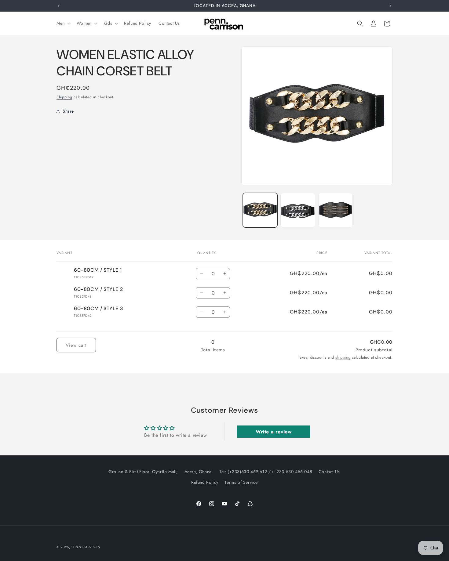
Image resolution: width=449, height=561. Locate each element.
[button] (63, 23)
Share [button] (68, 111)
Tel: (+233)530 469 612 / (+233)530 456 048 (265, 472)
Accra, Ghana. (198, 472)
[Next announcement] (390, 6)
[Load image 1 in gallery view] (260, 210)
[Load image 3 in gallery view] (335, 210)
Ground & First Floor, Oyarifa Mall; (143, 472)
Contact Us (329, 472)
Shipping (64, 97)
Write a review (273, 431)
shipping (342, 357)
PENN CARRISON (86, 547)
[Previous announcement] (58, 6)
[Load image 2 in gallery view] (297, 210)
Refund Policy (204, 482)
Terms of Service (241, 482)
